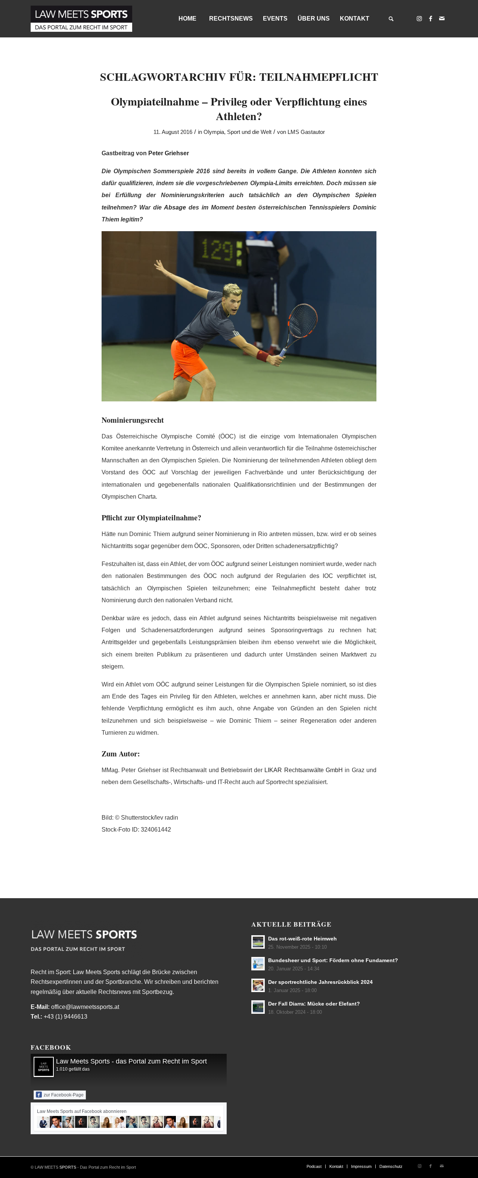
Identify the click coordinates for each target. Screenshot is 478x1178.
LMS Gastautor (306, 132)
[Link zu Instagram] (419, 18)
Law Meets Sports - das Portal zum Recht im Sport (131, 1061)
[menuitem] (187, 18)
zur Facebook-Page (64, 1095)
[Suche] (391, 18)
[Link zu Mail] (441, 18)
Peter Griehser (168, 153)
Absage (175, 207)
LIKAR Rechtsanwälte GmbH (303, 770)
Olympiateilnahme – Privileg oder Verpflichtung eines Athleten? (239, 108)
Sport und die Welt (249, 132)
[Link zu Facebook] (430, 18)
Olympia (214, 132)
